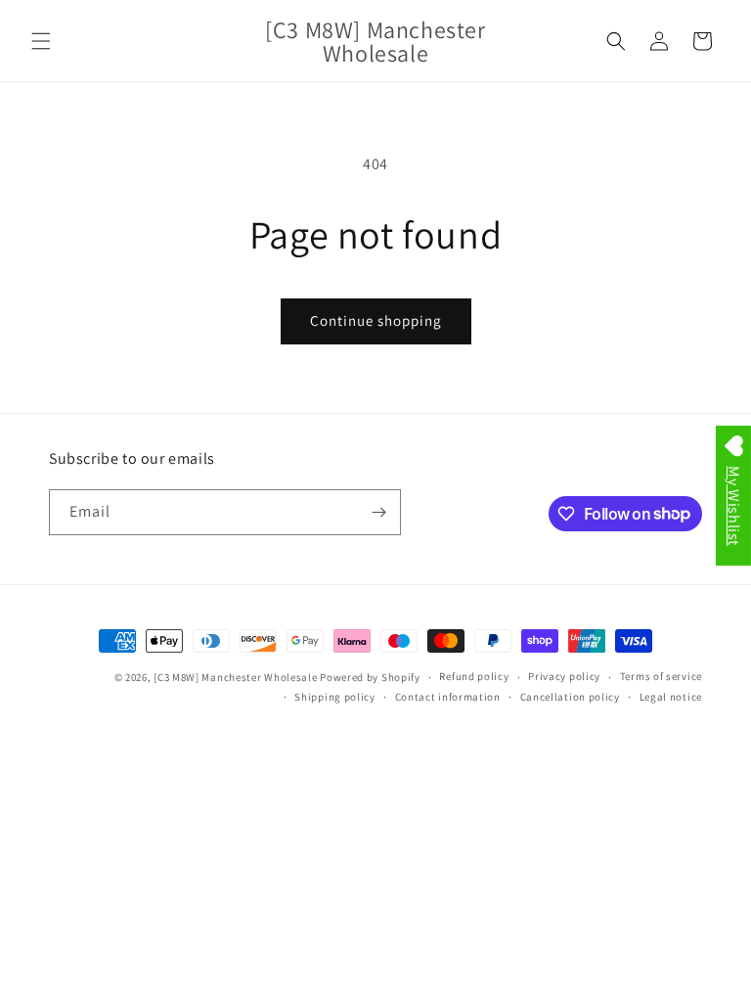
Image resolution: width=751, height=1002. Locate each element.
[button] (41, 41)
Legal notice (671, 697)
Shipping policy (335, 697)
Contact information (448, 697)
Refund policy (473, 676)
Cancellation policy (570, 697)
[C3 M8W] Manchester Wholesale (235, 677)
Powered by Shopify (370, 677)
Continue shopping (376, 320)
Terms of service (661, 676)
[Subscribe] (378, 512)
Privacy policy (564, 676)
